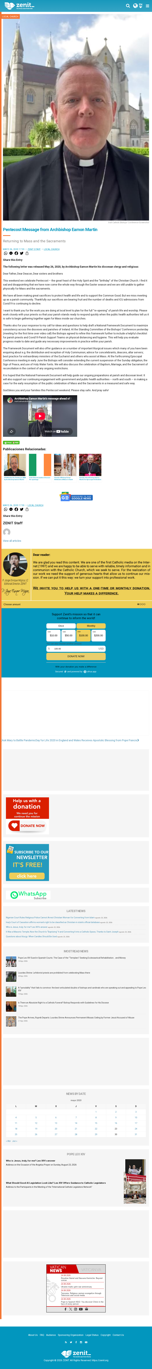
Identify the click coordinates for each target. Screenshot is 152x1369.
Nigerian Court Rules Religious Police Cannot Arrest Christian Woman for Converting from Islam (50, 917)
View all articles (12, 540)
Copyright (106, 1335)
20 (56, 1129)
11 (16, 1123)
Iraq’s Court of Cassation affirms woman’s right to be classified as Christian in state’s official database (53, 922)
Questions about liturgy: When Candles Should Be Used (31, 936)
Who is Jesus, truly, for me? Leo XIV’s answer (27, 927)
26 (36, 1134)
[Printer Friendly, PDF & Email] (11, 442)
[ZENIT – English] (43, 5)
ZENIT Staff (34, 249)
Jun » (14, 1141)
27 (56, 1134)
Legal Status (92, 1335)
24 (136, 1129)
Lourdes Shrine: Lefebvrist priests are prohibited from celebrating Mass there (54, 973)
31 (136, 1134)
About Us (33, 1335)
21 (76, 1129)
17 (136, 1123)
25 (16, 1134)
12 (36, 1123)
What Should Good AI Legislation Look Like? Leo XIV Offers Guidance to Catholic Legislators (56, 1183)
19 (36, 1129)
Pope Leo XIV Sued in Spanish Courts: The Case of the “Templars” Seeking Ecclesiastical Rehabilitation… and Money (72, 958)
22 (96, 1129)
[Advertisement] (76, 716)
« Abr (8, 1141)
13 (56, 1123)
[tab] (61, 1269)
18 (16, 1129)
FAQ (42, 1335)
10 (136, 1117)
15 (96, 1123)
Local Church (10, 16)
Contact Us (118, 1335)
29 (96, 1134)
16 (116, 1123)
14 (76, 1123)
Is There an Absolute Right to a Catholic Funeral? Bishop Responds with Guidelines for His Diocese (63, 1002)
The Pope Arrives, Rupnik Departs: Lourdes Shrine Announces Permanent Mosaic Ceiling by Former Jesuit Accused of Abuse (76, 1017)
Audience (51, 1335)
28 (76, 1134)
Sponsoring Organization (70, 1335)
